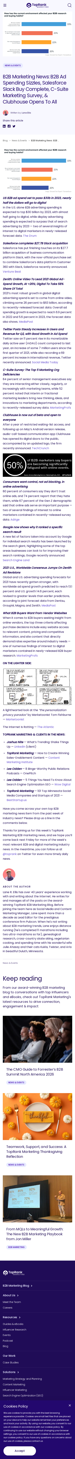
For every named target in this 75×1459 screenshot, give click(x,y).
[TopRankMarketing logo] (37, 5)
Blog (5, 140)
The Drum (30, 236)
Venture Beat (12, 272)
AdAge (15, 520)
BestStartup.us (17, 800)
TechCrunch (40, 448)
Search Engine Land (16, 560)
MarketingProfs (60, 408)
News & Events (13, 65)
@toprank (10, 854)
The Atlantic (45, 727)
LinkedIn (19, 747)
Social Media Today (45, 362)
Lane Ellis (26, 112)
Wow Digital (62, 784)
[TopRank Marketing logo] (14, 1272)
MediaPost (26, 322)
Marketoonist (15, 719)
